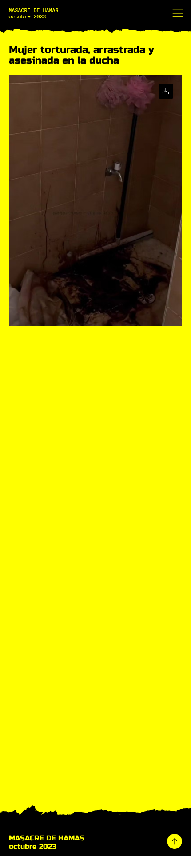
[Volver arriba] (174, 841)
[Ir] (166, 91)
